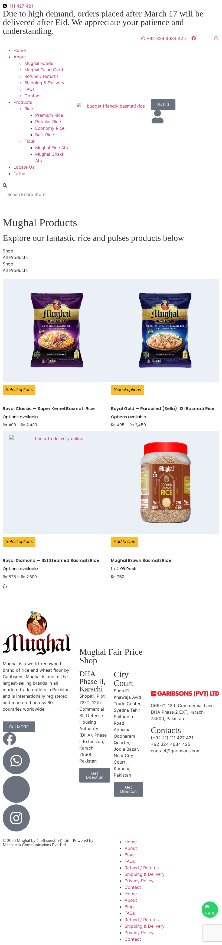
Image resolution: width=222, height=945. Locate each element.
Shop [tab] (8, 251)
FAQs (29, 89)
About (20, 56)
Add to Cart (124, 541)
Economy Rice (49, 128)
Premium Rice (49, 115)
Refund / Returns (41, 76)
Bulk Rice (44, 134)
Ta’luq (19, 173)
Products (23, 102)
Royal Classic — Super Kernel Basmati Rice (49, 408)
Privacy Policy (139, 880)
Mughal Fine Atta (52, 147)
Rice (28, 108)
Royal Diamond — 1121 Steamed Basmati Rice (51, 560)
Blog (129, 854)
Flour (29, 141)
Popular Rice (48, 121)
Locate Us (24, 167)
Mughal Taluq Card (43, 69)
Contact (32, 95)
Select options (19, 389)
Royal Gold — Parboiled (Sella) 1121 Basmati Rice (162, 408)
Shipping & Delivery (44, 82)
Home (20, 50)
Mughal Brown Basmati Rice (141, 560)
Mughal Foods (38, 63)
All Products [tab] (15, 257)
